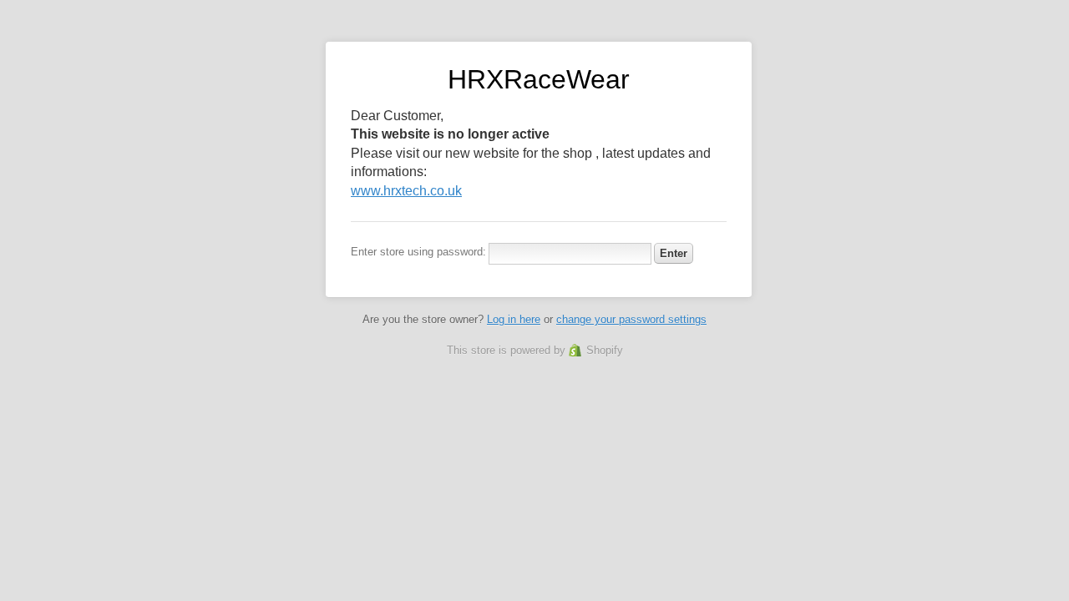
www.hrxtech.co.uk (406, 191)
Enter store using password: (418, 251)
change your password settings (631, 319)
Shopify (604, 350)
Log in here (513, 319)
